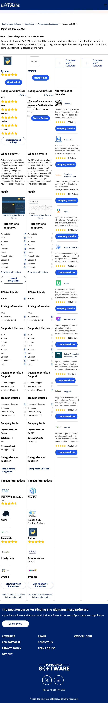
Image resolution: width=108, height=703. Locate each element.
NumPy (32, 497)
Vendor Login (83, 636)
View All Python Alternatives (13, 585)
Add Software (11, 642)
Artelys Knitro (36, 558)
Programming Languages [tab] (8, 470)
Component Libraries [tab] (39, 468)
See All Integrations (13, 279)
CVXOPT (32, 71)
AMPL (4, 520)
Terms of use (46, 648)
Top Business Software (47, 699)
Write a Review (40, 118)
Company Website (66, 128)
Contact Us (45, 642)
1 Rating (22, 95)
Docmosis (68, 139)
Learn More (15, 623)
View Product (13, 82)
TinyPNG (67, 103)
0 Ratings (48, 95)
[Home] (10, 5)
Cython (5, 576)
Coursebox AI (69, 319)
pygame (32, 576)
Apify (66, 211)
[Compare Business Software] (54, 667)
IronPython (7, 558)
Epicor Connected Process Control (71, 355)
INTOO (67, 427)
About (42, 636)
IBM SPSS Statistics (12, 497)
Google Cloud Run (71, 247)
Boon (66, 283)
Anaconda (6, 538)
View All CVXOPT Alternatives (40, 585)
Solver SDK (34, 520)
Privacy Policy (11, 648)
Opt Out (7, 654)
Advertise (8, 636)
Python (5, 71)
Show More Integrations (11, 272)
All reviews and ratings (13, 141)
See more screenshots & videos (13, 216)
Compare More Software (70, 63)
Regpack (67, 391)
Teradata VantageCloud (70, 175)
